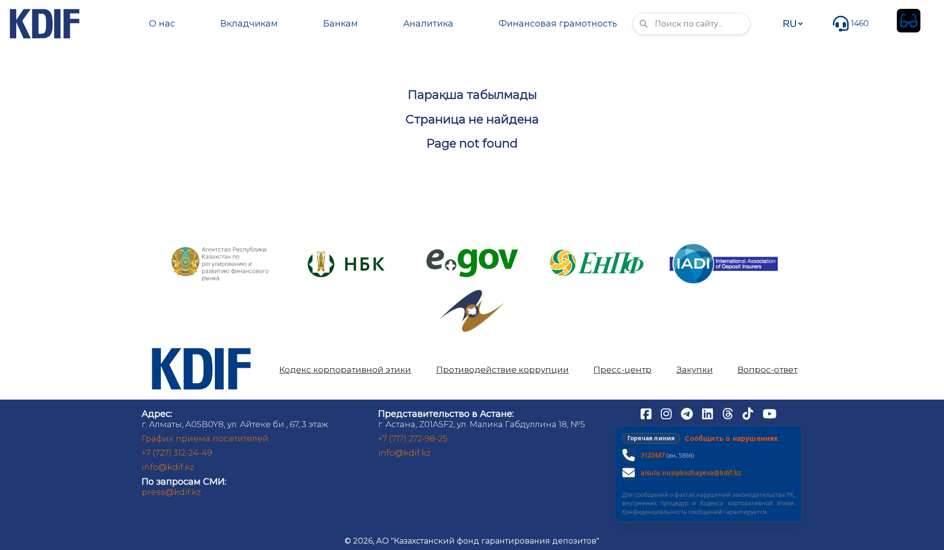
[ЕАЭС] (472, 293)
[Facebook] (647, 413)
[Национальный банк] (220, 249)
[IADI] (724, 243)
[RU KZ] (792, 23)
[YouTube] (769, 413)
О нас (162, 23)
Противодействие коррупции (502, 370)
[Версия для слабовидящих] (908, 20)
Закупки (695, 370)
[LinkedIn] (708, 413)
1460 (860, 23)
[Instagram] (667, 413)
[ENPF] (598, 246)
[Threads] (728, 413)
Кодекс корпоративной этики (345, 370)
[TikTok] (748, 413)
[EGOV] (472, 252)
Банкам (340, 23)
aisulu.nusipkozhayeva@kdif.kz (691, 472)
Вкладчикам (249, 23)
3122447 (653, 455)
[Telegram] (688, 413)
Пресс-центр (622, 370)
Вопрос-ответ (767, 370)
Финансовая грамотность (558, 23)
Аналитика (428, 23)
